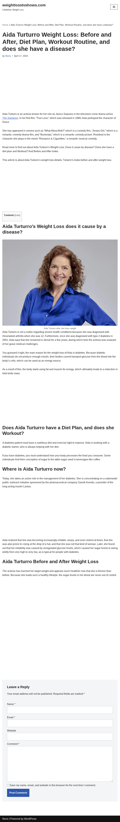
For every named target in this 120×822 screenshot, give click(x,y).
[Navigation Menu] (114, 7)
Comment (13, 744)
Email (11, 717)
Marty (8, 56)
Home (5, 25)
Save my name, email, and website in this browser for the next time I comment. (53, 785)
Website (11, 730)
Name (11, 704)
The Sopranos (10, 118)
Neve (5, 818)
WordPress (30, 818)
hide (17, 215)
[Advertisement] (60, 89)
